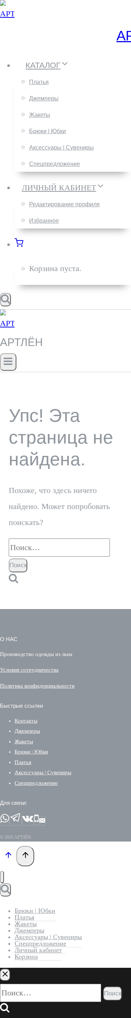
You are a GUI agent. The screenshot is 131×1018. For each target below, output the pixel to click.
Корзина (26, 956)
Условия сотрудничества (29, 670)
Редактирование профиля (64, 204)
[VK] (28, 821)
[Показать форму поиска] (5, 299)
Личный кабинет (38, 950)
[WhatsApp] (4, 821)
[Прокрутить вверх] (8, 856)
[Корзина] (23, 244)
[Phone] (36, 821)
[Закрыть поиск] (5, 975)
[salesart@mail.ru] (42, 821)
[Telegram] (15, 821)
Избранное (44, 221)
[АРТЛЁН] (7, 13)
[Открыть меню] (8, 362)
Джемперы (44, 98)
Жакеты (39, 115)
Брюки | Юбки (47, 131)
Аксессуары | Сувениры (61, 147)
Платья (39, 82)
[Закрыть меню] (2, 877)
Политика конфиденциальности (37, 686)
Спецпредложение (54, 164)
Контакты (26, 721)
